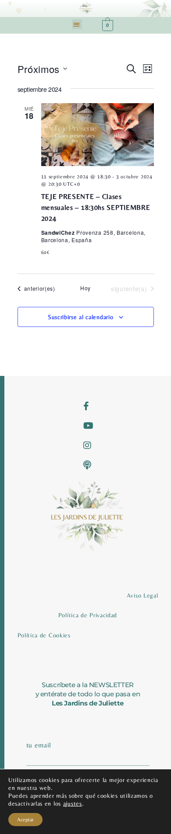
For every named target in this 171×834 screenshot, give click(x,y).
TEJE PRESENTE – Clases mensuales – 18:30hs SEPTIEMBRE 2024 (95, 207)
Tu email (39, 745)
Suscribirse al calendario (81, 316)
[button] (77, 24)
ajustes (72, 803)
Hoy (85, 288)
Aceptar (25, 820)
